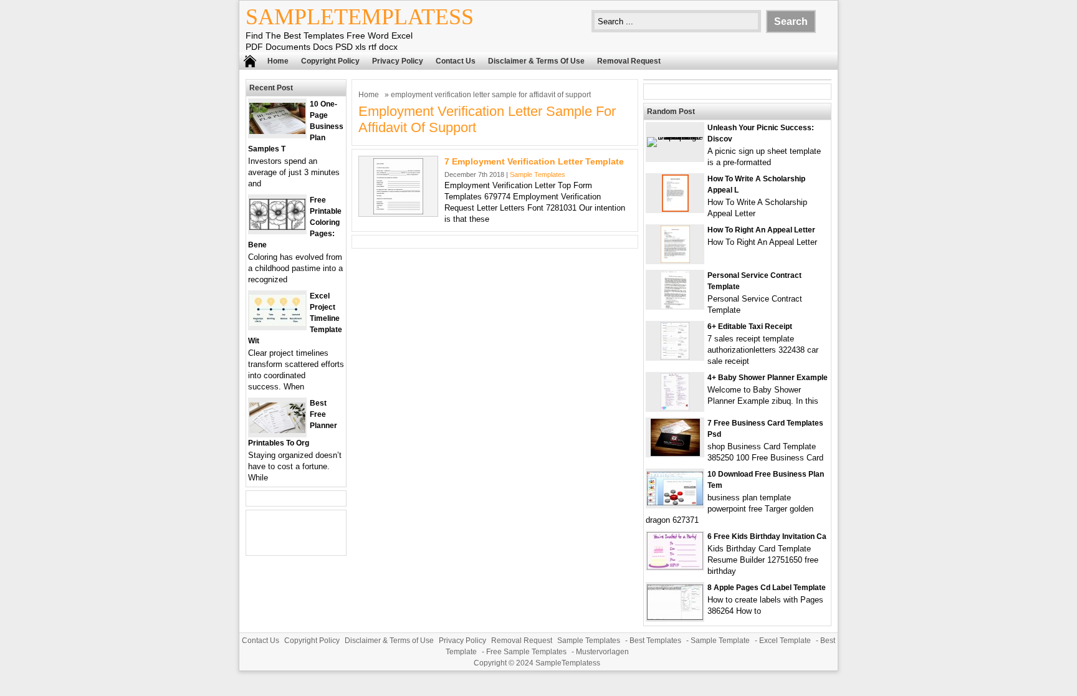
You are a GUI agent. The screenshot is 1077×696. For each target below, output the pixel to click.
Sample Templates (537, 174)
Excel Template (785, 640)
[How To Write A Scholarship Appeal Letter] (675, 209)
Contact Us (456, 61)
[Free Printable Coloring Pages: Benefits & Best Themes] (277, 227)
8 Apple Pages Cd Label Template (766, 587)
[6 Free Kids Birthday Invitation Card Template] (675, 566)
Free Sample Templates (526, 651)
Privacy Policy (397, 61)
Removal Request (629, 61)
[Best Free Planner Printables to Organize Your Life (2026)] (277, 430)
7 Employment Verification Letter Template (534, 161)
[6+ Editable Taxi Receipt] (675, 356)
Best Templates (655, 640)
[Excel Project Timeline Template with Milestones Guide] (277, 323)
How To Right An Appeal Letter (761, 230)
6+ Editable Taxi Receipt (749, 326)
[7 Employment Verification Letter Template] (398, 211)
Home (278, 61)
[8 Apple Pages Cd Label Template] (675, 617)
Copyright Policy (330, 61)
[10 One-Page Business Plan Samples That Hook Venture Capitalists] (277, 131)
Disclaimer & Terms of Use (536, 61)
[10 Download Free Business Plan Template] (675, 502)
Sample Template (720, 640)
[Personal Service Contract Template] (675, 305)
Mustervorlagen (602, 651)
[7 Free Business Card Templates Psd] (675, 453)
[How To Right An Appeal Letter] (675, 260)
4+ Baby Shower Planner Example (767, 377)
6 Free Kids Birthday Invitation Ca (766, 536)
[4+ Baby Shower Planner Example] (675, 407)
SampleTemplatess (360, 16)
